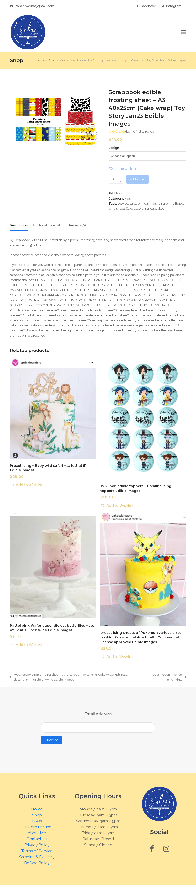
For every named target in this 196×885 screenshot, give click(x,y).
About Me (37, 833)
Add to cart (137, 179)
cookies (123, 203)
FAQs (37, 821)
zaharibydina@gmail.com (34, 6)
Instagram (173, 6)
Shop (37, 815)
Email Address (98, 714)
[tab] (19, 225)
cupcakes (157, 208)
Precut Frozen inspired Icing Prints (164, 677)
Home (37, 809)
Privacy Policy (36, 844)
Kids (128, 198)
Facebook (148, 6)
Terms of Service (37, 850)
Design (114, 148)
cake (133, 203)
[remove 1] (120, 181)
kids (154, 203)
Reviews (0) (77, 225)
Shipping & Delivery (36, 856)
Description (19, 225)
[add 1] (120, 177)
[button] (183, 32)
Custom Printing (36, 827)
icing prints (166, 203)
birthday (143, 203)
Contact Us (37, 838)
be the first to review (140, 131)
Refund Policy (36, 862)
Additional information (48, 225)
